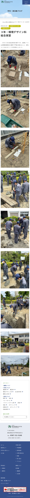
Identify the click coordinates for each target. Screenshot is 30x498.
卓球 (10, 398)
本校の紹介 (18, 445)
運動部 (18, 471)
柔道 (19, 402)
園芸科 (12, 389)
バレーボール (7, 400)
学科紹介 (3, 465)
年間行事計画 (20, 453)
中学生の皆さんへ (5, 450)
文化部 (18, 473)
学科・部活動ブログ (6, 480)
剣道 (4, 405)
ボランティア (14, 407)
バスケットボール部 (8, 402)
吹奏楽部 (5, 409)
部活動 (17, 468)
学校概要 (19, 447)
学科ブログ (6, 28)
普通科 (5, 389)
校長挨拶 (19, 450)
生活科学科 (18, 391)
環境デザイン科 (15, 26)
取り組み (19, 458)
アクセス (19, 461)
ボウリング (12, 405)
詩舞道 (5, 407)
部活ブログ (7, 396)
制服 (18, 455)
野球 (4, 398)
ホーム (2, 445)
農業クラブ (7, 385)
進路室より (3, 447)
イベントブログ (5, 483)
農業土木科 (6, 394)
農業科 (3, 471)
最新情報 (3, 478)
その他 (2, 453)
